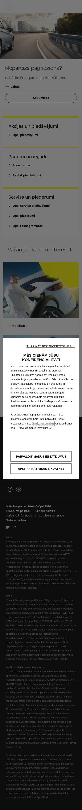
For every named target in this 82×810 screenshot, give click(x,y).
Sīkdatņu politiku (43, 423)
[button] (50, 346)
